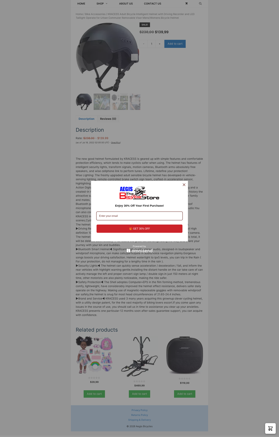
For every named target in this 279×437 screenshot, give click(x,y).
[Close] (184, 185)
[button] (270, 428)
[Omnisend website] (139, 248)
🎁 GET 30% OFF (139, 228)
